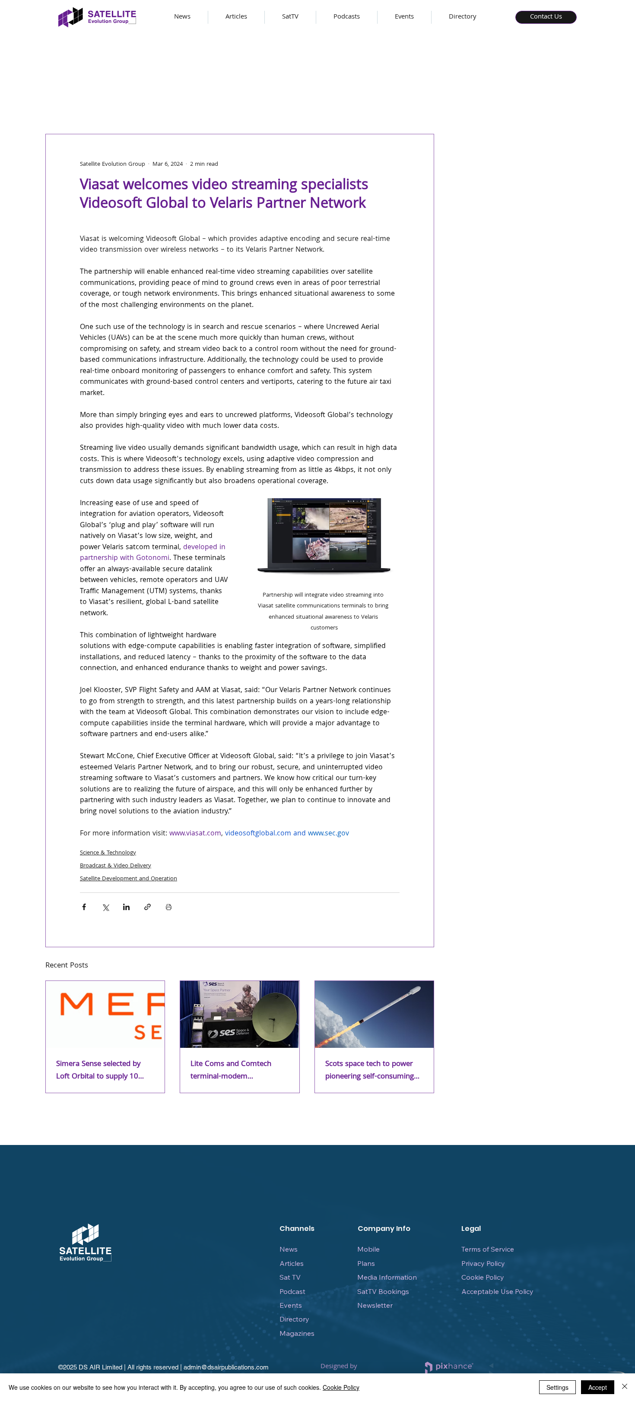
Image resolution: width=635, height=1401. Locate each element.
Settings (557, 1387)
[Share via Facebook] (84, 907)
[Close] (624, 1387)
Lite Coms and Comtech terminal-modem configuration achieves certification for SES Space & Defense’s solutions (237, 1070)
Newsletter (375, 1305)
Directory (294, 1319)
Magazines (296, 1333)
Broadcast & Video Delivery (115, 866)
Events (290, 1305)
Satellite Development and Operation (128, 879)
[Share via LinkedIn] (126, 907)
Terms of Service (487, 1249)
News (288, 1249)
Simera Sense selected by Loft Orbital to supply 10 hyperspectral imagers (98, 1070)
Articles (291, 1263)
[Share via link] (147, 907)
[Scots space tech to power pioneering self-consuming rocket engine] (374, 1014)
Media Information (387, 1277)
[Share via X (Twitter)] (105, 907)
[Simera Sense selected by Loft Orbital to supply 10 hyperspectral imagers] (105, 1014)
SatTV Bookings (383, 1291)
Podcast (292, 1291)
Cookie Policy (482, 1277)
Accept (597, 1387)
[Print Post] (169, 907)
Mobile (368, 1249)
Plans (366, 1263)
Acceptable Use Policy (497, 1291)
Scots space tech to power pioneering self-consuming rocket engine (369, 1070)
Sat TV (290, 1277)
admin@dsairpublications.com (226, 1367)
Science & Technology (108, 853)
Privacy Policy (483, 1263)
